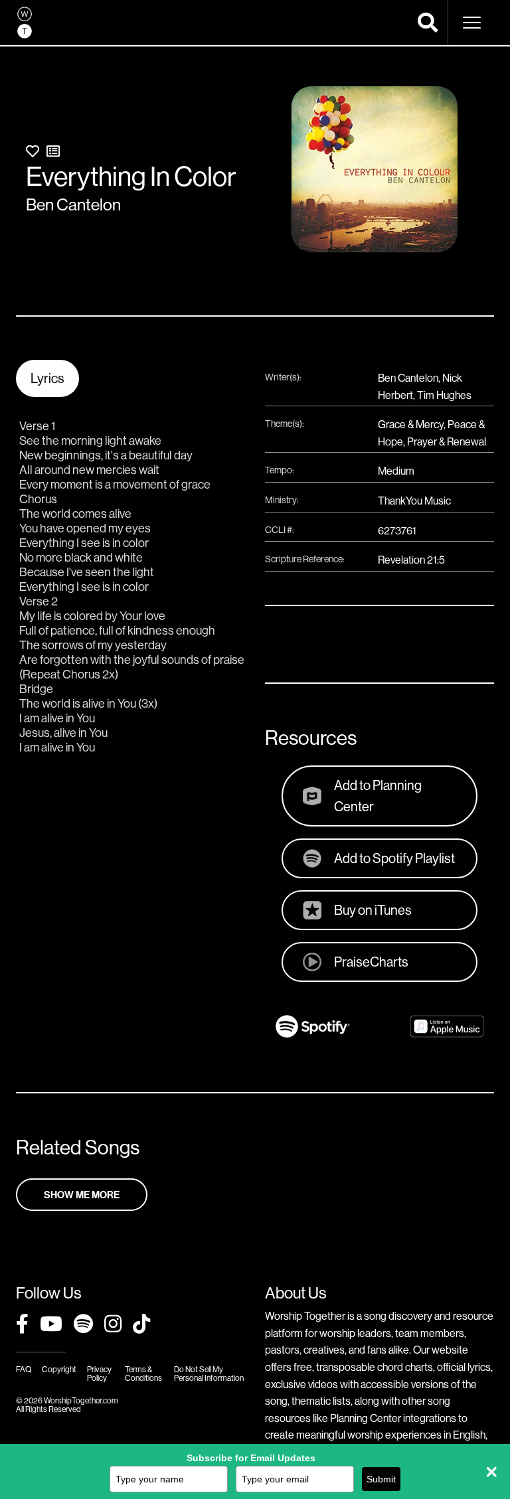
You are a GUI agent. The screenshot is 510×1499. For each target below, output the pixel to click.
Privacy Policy (99, 1373)
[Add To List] (53, 151)
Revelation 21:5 (411, 559)
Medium (396, 470)
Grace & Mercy (411, 424)
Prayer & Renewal (446, 441)
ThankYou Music (414, 500)
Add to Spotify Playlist (394, 858)
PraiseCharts (371, 961)
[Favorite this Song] (32, 151)
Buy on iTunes (373, 910)
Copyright (59, 1369)
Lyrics (47, 378)
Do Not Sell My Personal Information (209, 1373)
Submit (381, 1479)
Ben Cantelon (73, 204)
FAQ (23, 1369)
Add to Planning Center (378, 796)
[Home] (24, 22)
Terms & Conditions (143, 1373)
